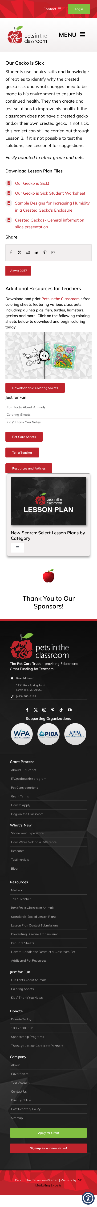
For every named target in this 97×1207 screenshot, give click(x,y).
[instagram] (44, 710)
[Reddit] (28, 252)
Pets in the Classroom (60, 298)
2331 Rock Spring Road (30, 685)
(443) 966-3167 (26, 696)
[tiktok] (61, 710)
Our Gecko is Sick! (32, 183)
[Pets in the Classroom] (27, 28)
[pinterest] (53, 710)
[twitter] (36, 710)
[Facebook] (11, 252)
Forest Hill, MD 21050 (29, 690)
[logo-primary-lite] (39, 635)
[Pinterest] (45, 252)
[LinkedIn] (36, 252)
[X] (19, 252)
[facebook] (27, 710)
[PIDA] (48, 725)
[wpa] (22, 725)
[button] (88, 1198)
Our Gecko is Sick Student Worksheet (50, 193)
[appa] (75, 725)
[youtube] (70, 710)
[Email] (53, 252)
